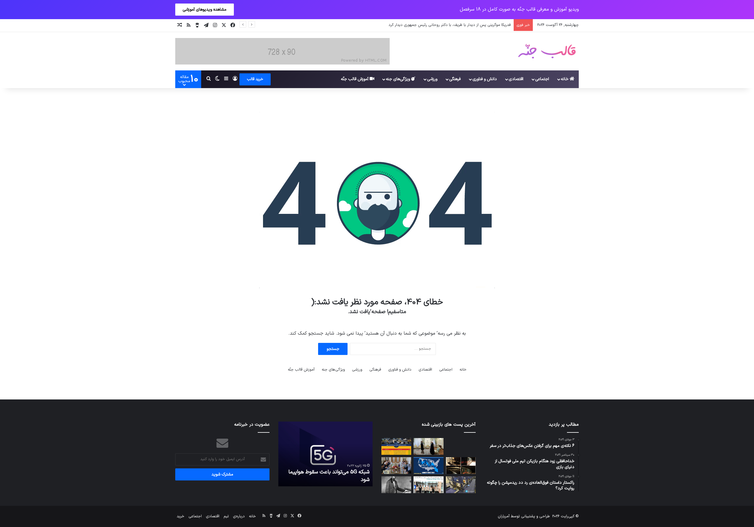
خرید (180, 516)
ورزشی (432, 79)
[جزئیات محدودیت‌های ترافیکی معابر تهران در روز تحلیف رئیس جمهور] (396, 446)
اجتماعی (542, 79)
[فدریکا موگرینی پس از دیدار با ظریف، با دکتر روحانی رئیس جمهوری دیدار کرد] (428, 446)
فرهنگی (455, 79)
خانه (565, 79)
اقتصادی (516, 79)
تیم (226, 516)
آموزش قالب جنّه (355, 79)
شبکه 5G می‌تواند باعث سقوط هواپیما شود (329, 475)
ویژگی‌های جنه (398, 79)
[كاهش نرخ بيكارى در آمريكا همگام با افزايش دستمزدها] (428, 465)
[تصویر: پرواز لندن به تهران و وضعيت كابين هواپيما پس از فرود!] (461, 484)
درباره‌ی (239, 516)
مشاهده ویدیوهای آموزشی (204, 9)
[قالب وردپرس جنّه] (547, 51)
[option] (325, 454)
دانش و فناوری (484, 79)
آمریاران (504, 516)
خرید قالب (255, 79)
